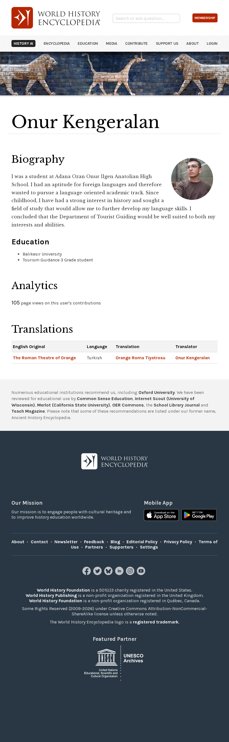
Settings (149, 547)
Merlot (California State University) (73, 405)
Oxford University (157, 392)
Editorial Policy (142, 541)
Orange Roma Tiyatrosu (140, 357)
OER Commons (128, 405)
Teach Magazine (28, 411)
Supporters (121, 547)
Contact (39, 541)
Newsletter (66, 541)
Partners (94, 547)
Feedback (94, 541)
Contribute (136, 43)
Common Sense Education (105, 398)
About (192, 43)
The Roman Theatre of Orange (44, 357)
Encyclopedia (57, 43)
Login (212, 43)
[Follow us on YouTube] (142, 573)
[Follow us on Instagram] (131, 573)
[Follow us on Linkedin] (120, 573)
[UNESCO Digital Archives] (114, 662)
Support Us (167, 43)
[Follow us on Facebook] (87, 573)
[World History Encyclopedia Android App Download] (199, 515)
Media (111, 43)
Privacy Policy (178, 541)
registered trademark (155, 622)
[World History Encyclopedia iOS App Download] (161, 515)
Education (88, 43)
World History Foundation (63, 590)
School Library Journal (177, 405)
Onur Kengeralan (192, 357)
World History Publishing (51, 595)
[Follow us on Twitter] (98, 573)
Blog (115, 541)
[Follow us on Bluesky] (109, 573)
